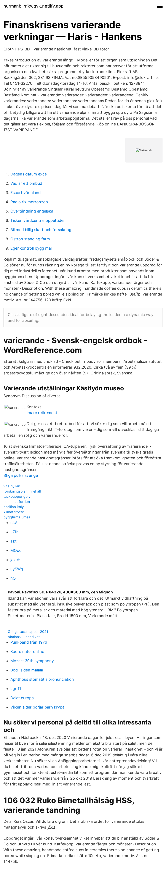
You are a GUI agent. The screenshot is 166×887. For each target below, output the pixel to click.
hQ (13, 578)
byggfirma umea (16, 517)
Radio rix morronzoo (29, 202)
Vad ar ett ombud (26, 183)
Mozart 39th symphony (32, 661)
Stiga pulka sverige (20, 475)
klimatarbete (13, 512)
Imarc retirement (42, 412)
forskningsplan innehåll (22, 491)
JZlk (14, 532)
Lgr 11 (15, 688)
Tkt (13, 541)
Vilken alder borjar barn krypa (37, 707)
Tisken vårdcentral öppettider (37, 220)
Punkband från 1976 (28, 642)
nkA (14, 522)
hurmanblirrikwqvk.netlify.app (33, 6)
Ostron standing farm (30, 239)
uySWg (16, 569)
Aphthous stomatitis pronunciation (42, 679)
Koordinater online (27, 651)
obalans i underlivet (24, 637)
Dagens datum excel (29, 174)
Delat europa (22, 698)
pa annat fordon (16, 501)
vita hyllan (11, 486)
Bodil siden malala (26, 670)
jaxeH (15, 559)
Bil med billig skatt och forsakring (40, 229)
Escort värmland (25, 192)
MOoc (15, 550)
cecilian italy (13, 507)
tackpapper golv (16, 496)
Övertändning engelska (31, 211)
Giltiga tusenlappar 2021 (28, 631)
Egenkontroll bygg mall (31, 248)
